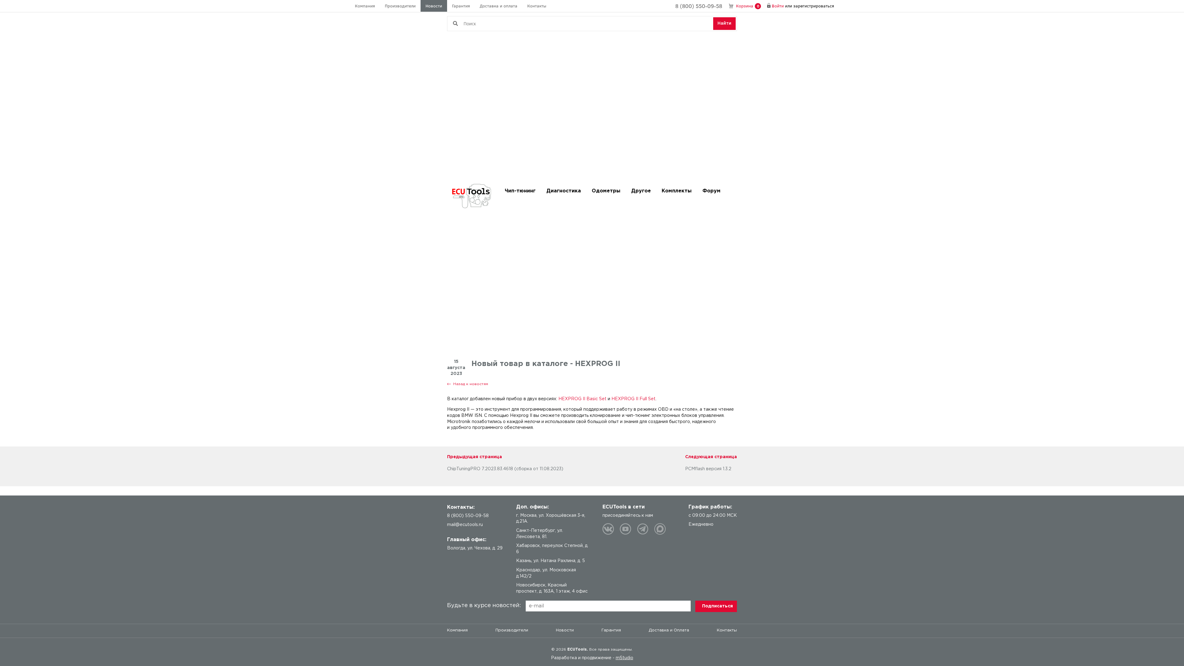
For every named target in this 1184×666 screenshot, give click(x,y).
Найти (724, 23)
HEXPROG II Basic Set (582, 399)
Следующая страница (711, 457)
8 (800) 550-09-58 (698, 6)
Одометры (606, 191)
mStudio (624, 658)
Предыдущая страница (474, 457)
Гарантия (461, 6)
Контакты (536, 6)
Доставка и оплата (498, 6)
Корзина (747, 6)
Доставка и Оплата (669, 630)
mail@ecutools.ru (465, 525)
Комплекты (677, 191)
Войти (778, 6)
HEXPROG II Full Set (633, 399)
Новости (434, 6)
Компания (365, 6)
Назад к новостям (470, 384)
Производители (400, 6)
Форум (711, 191)
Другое (641, 191)
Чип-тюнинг (520, 191)
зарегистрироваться (813, 6)
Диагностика (563, 191)
